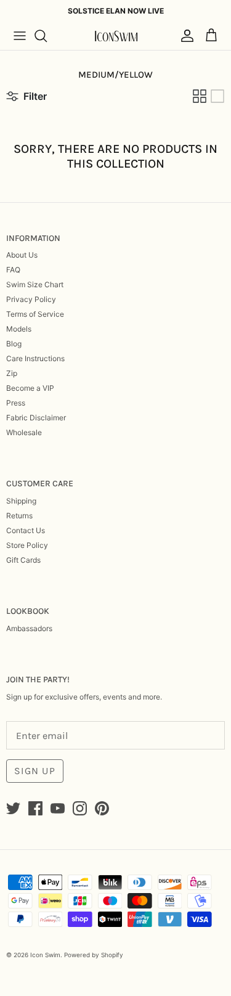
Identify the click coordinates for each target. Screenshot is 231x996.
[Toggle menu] (19, 35)
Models (18, 328)
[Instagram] (80, 808)
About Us (22, 254)
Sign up (34, 771)
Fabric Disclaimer (36, 417)
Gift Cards (23, 560)
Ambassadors (29, 628)
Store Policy (27, 545)
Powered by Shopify (93, 954)
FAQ (13, 269)
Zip (11, 373)
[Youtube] (58, 808)
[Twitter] (13, 808)
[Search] (46, 35)
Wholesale (24, 432)
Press (15, 402)
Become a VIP (30, 388)
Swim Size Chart (34, 284)
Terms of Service (35, 314)
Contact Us (25, 530)
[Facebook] (35, 808)
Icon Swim (45, 954)
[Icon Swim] (115, 36)
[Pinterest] (102, 808)
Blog (14, 343)
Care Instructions (35, 358)
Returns (19, 515)
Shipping (21, 500)
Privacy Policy (31, 299)
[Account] (184, 35)
